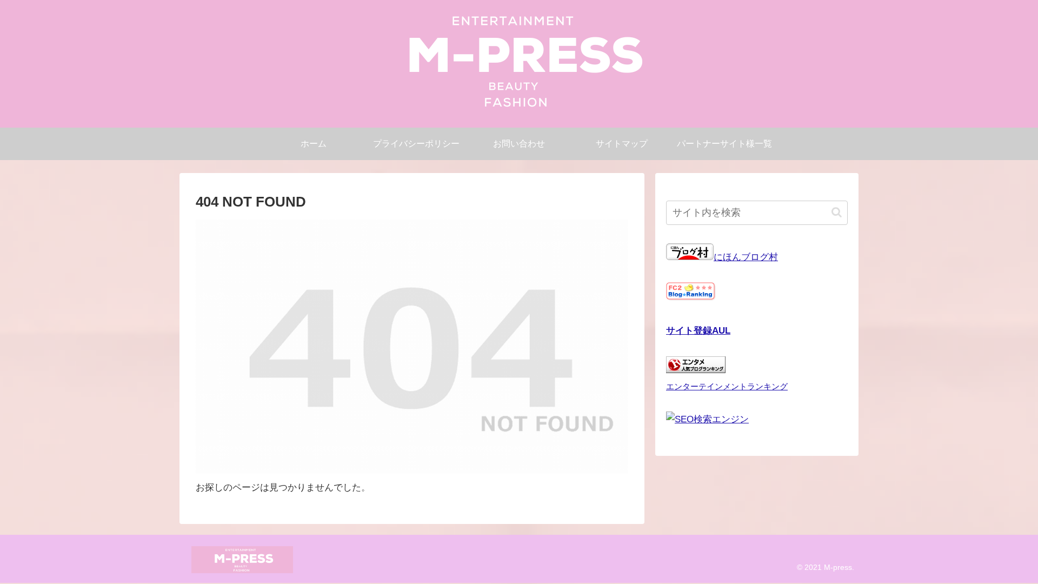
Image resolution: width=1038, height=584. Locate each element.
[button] (836, 212)
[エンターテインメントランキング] (696, 370)
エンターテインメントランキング (727, 386)
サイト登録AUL (698, 331)
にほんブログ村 (746, 257)
